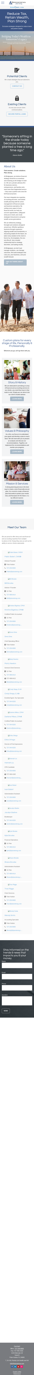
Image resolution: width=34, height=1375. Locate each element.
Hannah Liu (9, 763)
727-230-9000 (11, 568)
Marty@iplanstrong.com (14, 682)
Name (4, 961)
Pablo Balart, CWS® (13, 557)
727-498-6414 (11, 595)
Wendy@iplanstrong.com (14, 930)
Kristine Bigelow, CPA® (14, 610)
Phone (4, 984)
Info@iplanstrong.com (17, 1363)
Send (6, 1011)
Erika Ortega (10, 740)
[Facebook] (12, 1366)
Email (4, 972)
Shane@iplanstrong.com (14, 877)
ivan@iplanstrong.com (14, 801)
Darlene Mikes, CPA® (13, 717)
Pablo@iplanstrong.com (14, 571)
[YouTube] (18, 1366)
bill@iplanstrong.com (13, 598)
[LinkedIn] (15, 1366)
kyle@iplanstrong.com (14, 850)
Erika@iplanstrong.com (14, 751)
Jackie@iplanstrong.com (14, 824)
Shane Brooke (10, 862)
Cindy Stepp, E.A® (12, 694)
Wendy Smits (10, 915)
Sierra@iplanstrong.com (14, 652)
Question (5, 995)
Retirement (17, 1374)
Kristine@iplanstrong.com (14, 625)
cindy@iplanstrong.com (14, 705)
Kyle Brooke (9, 835)
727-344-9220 (11, 701)
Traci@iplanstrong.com (14, 904)
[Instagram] (21, 1366)
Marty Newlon (10, 663)
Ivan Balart (9, 789)
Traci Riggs (9, 889)
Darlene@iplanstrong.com (14, 728)
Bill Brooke (9, 583)
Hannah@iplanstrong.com (14, 778)
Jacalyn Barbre (11, 812)
